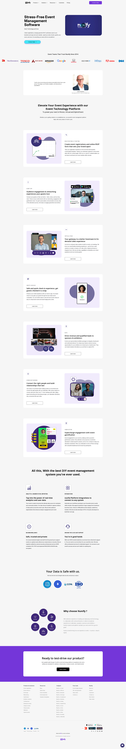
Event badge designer (78, 688)
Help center (75, 692)
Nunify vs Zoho (59, 707)
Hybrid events (27, 712)
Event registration (27, 688)
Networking (26, 694)
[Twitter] (93, 731)
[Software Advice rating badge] (99, 728)
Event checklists (43, 692)
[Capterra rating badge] (92, 728)
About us (91, 688)
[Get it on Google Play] (98, 725)
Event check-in (27, 690)
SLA (38, 731)
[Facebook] (91, 731)
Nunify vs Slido (59, 712)
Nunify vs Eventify (60, 714)
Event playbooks (43, 694)
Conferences (26, 701)
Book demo (91, 697)
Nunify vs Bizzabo (60, 692)
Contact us (75, 694)
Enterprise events (27, 703)
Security (35, 731)
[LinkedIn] (99, 731)
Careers (91, 690)
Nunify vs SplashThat (61, 703)
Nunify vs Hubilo (59, 701)
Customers (91, 692)
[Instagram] (95, 731)
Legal (25, 731)
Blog (41, 688)
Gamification (26, 697)
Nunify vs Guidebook (61, 697)
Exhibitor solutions (27, 699)
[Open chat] (122, 745)
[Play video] (83, 25)
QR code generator (77, 690)
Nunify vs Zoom (59, 705)
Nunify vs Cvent (59, 688)
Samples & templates (44, 697)
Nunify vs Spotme (60, 699)
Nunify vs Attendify (60, 716)
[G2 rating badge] (84, 728)
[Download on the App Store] (89, 725)
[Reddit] (97, 731)
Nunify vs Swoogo (60, 694)
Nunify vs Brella (59, 710)
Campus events (27, 705)
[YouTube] (101, 731)
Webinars (26, 710)
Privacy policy (29, 731)
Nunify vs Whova (60, 690)
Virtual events (27, 707)
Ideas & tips (42, 690)
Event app (26, 692)
